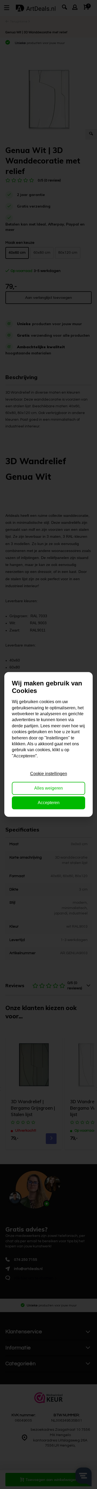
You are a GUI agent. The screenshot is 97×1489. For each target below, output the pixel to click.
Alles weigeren (48, 788)
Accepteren (49, 803)
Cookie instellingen (48, 773)
